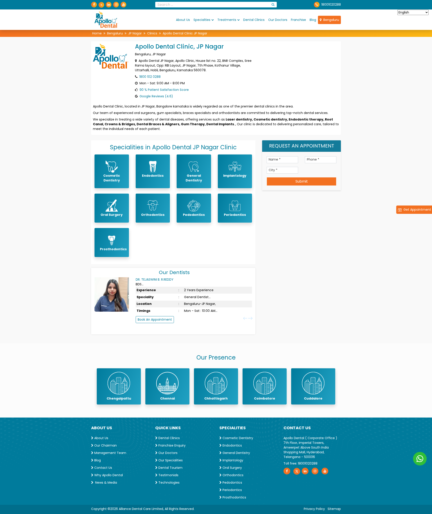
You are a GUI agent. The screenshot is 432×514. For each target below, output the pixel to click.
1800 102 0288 (150, 76)
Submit (301, 181)
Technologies (169, 482)
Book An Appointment (155, 319)
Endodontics (232, 445)
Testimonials (168, 475)
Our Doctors (277, 19)
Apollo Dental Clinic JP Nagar (185, 33)
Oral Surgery (232, 467)
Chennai (119, 398)
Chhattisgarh (167, 398)
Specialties (202, 19)
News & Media (105, 482)
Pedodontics (232, 482)
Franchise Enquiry (172, 445)
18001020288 (331, 4)
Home (97, 33)
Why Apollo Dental (108, 475)
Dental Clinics (254, 19)
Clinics (152, 33)
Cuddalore (264, 398)
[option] (119, 386)
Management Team (109, 453)
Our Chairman (105, 445)
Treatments (226, 19)
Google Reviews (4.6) (156, 96)
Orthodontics (232, 475)
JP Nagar (135, 33)
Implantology (232, 460)
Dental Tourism (170, 467)
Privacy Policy (314, 509)
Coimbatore (216, 398)
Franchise (298, 19)
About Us (183, 19)
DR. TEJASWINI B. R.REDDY (154, 279)
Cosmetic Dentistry (237, 438)
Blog (313, 19)
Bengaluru (330, 19)
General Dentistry (236, 453)
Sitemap (334, 509)
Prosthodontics (234, 497)
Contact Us (102, 467)
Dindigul (313, 398)
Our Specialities (170, 460)
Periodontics (232, 490)
